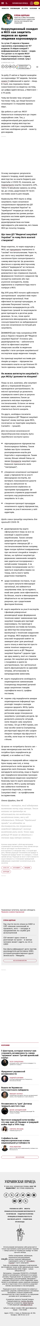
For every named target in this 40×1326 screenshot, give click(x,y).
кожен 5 (5, 81)
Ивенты (27, 1208)
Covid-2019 (6, 867)
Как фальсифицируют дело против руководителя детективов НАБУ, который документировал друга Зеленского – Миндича (19, 952)
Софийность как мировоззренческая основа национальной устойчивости (15, 1140)
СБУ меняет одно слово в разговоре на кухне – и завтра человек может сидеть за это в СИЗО (17, 941)
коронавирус (17, 867)
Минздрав (27, 867)
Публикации (15, 8)
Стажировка (27, 1219)
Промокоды (19, 1222)
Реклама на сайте (16, 1208)
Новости (5, 8)
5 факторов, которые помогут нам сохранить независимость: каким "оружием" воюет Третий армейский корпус (19, 1054)
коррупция (6, 871)
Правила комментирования (12, 912)
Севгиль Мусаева (27, 1301)
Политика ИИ (11, 1214)
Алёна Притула (28, 1303)
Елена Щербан (21, 15)
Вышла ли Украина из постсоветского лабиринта (14, 1088)
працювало (15, 249)
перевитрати (7, 185)
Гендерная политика (25, 1214)
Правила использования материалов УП (19, 1211)
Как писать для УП (14, 1219)
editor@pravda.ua (26, 1305)
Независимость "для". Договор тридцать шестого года (16, 1104)
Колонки (33, 8)
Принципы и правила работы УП (20, 1216)
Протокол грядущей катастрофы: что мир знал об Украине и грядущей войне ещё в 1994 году (19, 1122)
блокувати (16, 461)
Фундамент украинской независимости (13, 1072)
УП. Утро (25, 8)
